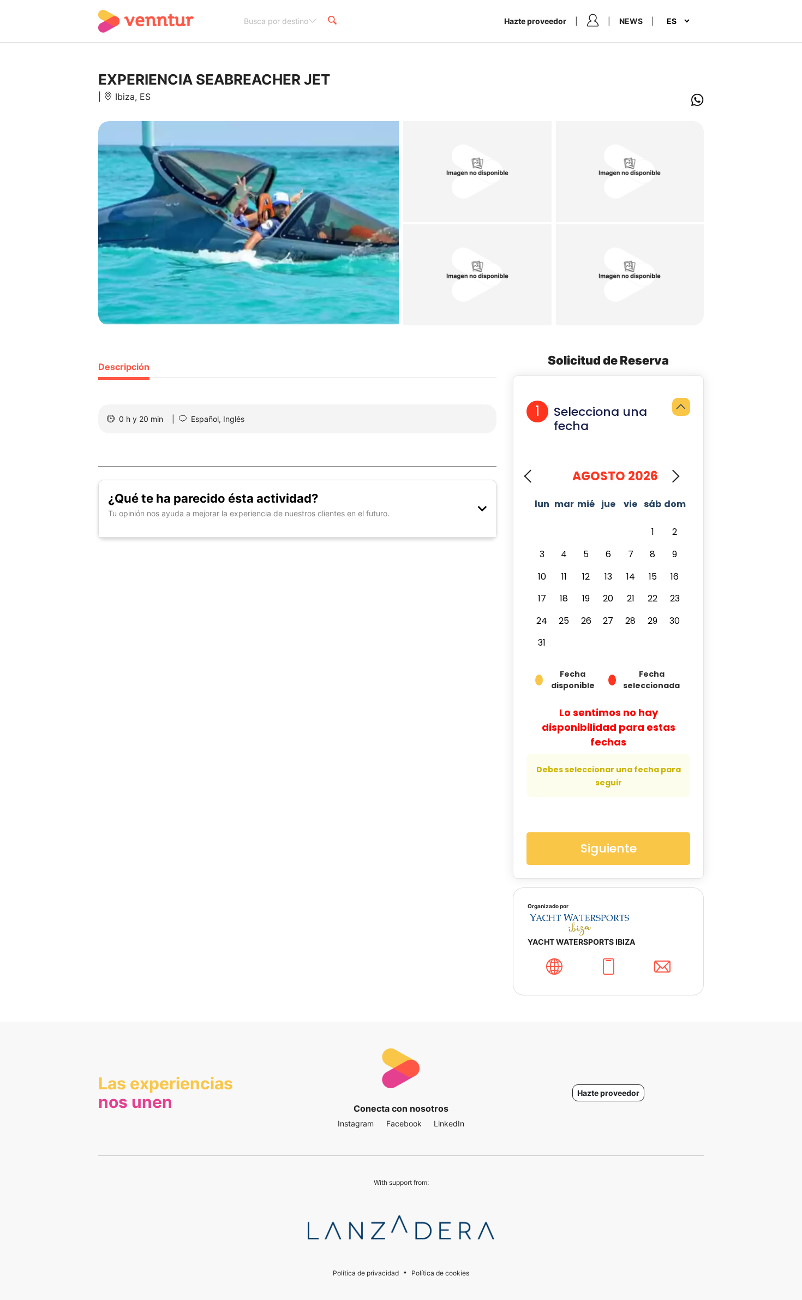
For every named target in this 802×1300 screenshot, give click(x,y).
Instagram (356, 1123)
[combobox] (280, 20)
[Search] (332, 21)
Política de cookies (440, 1273)
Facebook (404, 1123)
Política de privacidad (366, 1273)
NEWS (631, 21)
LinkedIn (449, 1123)
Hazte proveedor (535, 21)
